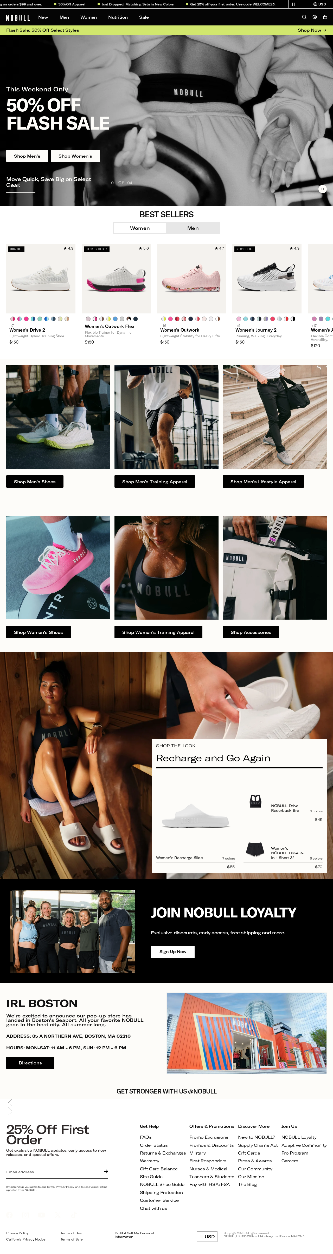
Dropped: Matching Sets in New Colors (113, 4)
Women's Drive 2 (27, 329)
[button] (294, 4)
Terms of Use (71, 1233)
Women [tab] (140, 228)
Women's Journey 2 (256, 329)
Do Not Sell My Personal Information (134, 1234)
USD (211, 1238)
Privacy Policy (17, 1233)
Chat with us (153, 1208)
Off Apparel (47, 4)
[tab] (12, 318)
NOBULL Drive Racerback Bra (285, 808)
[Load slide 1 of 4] (20, 193)
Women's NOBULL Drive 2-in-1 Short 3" (287, 853)
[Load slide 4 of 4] (117, 193)
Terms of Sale (72, 1239)
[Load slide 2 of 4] (53, 193)
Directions (30, 1062)
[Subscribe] (104, 1172)
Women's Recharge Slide (179, 857)
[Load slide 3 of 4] (85, 193)
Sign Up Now (172, 951)
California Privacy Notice (26, 1239)
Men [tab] (193, 228)
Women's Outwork (179, 329)
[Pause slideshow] (322, 189)
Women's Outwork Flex (109, 326)
